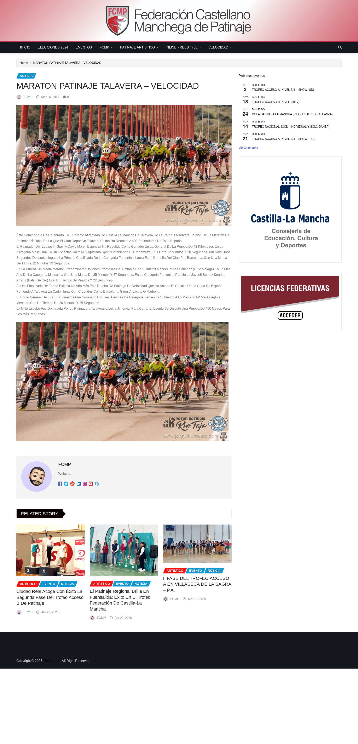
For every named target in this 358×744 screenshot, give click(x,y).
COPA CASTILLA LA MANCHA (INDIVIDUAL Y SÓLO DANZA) (292, 114)
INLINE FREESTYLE (182, 47)
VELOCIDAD (218, 47)
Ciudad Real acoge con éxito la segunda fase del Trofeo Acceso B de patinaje (49, 597)
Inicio (25, 47)
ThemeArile (51, 661)
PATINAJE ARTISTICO (138, 47)
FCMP (105, 47)
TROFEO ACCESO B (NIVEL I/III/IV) (275, 102)
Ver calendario (248, 147)
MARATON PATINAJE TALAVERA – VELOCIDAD (67, 62)
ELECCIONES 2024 (53, 47)
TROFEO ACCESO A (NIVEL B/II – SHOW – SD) (284, 139)
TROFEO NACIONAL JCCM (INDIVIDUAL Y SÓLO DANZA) (290, 126)
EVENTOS (84, 47)
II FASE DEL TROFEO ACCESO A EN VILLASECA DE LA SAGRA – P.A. (197, 584)
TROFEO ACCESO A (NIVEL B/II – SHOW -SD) (283, 89)
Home (24, 62)
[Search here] (340, 47)
